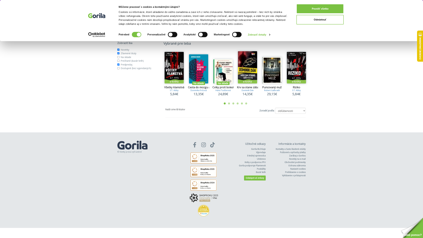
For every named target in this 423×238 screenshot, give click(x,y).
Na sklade (126, 57)
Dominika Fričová (199, 90)
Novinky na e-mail (297, 159)
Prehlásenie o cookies (295, 172)
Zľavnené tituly (128, 53)
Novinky (125, 49)
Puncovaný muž (272, 87)
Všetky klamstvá (174, 87)
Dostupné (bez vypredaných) (136, 68)
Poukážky (261, 168)
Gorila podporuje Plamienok (252, 165)
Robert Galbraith (272, 90)
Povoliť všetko (320, 8)
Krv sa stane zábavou (250, 87)
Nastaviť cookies (298, 168)
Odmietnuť (320, 19)
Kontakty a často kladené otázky (291, 149)
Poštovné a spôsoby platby (293, 152)
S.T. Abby (174, 90)
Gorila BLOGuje (258, 149)
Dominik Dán (248, 90)
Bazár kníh (261, 172)
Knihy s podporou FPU (255, 162)
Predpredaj (126, 64)
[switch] (172, 34)
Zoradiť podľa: (266, 110)
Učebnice (261, 159)
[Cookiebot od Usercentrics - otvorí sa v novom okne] (96, 34)
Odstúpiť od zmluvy (255, 178)
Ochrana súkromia (297, 165)
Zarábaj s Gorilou (297, 155)
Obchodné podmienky (295, 162)
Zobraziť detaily (257, 34)
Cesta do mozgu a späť (202, 87)
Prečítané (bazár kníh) (132, 60)
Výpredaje (261, 152)
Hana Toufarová (223, 90)
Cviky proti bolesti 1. (224, 87)
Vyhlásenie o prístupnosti (294, 175)
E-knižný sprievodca (256, 155)
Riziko (296, 87)
